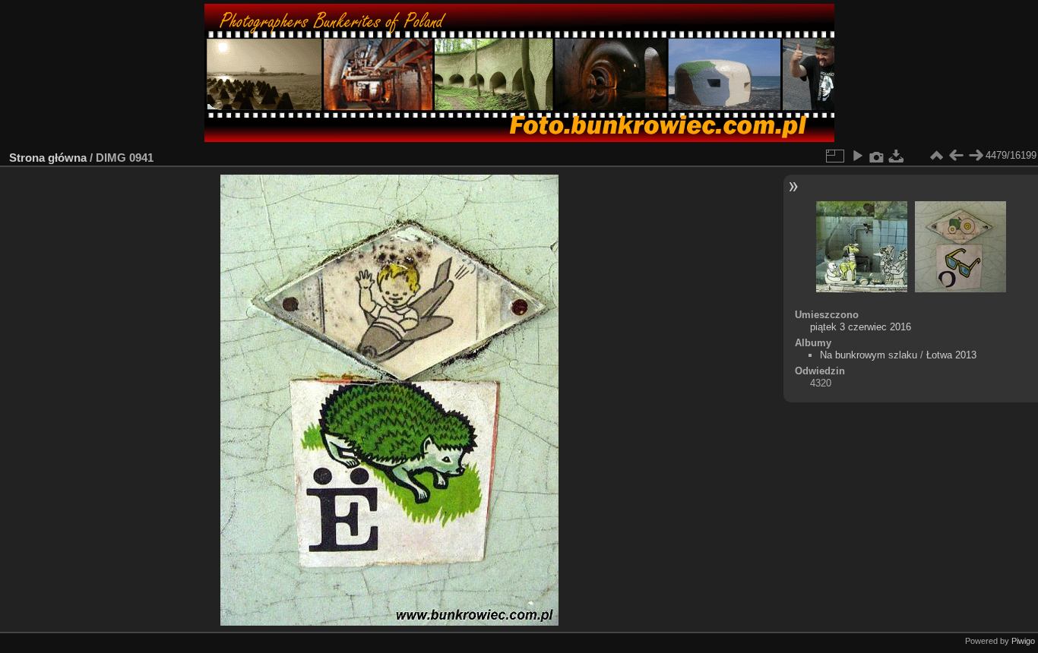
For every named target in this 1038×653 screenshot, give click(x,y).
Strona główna (48, 157)
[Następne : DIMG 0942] (976, 156)
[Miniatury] (936, 156)
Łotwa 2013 (951, 355)
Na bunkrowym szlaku (868, 355)
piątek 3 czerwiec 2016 (860, 327)
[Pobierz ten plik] (897, 156)
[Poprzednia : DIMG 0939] (956, 156)
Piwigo (1023, 640)
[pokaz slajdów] (857, 156)
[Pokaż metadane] (877, 156)
